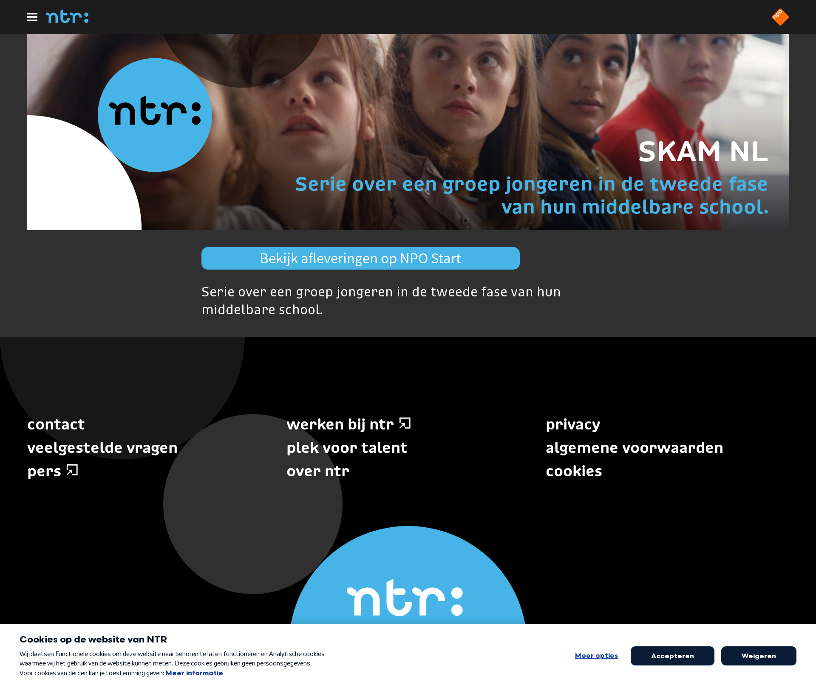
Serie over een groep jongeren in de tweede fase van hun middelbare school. (531, 195)
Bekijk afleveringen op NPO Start (360, 258)
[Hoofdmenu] (32, 17)
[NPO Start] (780, 23)
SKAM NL (703, 151)
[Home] (67, 20)
